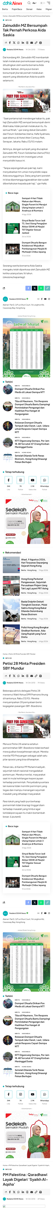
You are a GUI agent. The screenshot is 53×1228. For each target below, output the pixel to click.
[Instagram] (49, 299)
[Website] (38, 299)
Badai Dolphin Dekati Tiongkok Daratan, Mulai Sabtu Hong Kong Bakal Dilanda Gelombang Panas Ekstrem (34, 608)
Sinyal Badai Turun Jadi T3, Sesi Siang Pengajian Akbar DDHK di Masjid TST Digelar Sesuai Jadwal (34, 226)
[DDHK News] (12, 3)
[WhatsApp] (44, 483)
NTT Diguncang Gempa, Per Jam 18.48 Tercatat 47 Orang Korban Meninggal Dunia (32, 444)
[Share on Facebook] (10, 42)
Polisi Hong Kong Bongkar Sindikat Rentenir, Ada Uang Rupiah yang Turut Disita (35, 632)
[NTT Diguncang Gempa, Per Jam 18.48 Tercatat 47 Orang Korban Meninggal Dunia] (8, 443)
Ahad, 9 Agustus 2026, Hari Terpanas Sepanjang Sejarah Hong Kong (34, 562)
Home (5, 16)
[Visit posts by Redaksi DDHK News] (4, 49)
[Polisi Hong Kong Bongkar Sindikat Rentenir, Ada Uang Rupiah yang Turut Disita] (11, 634)
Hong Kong (26, 452)
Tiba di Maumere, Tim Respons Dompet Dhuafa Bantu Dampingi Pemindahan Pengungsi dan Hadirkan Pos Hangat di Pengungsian (32, 407)
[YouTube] (45, 299)
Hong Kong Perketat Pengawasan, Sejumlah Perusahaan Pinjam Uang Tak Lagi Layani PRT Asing (34, 583)
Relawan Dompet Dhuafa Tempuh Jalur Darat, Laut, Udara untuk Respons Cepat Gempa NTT (32, 427)
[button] (29, 3)
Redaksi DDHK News (15, 49)
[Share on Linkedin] (23, 42)
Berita (17, 386)
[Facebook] (42, 299)
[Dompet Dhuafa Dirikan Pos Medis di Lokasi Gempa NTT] (8, 389)
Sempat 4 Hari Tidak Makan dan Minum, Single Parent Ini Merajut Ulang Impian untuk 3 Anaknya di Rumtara (34, 204)
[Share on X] (14, 42)
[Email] (32, 42)
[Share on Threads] (27, 42)
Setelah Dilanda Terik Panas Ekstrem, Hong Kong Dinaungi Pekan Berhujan (31, 458)
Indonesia (26, 386)
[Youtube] (32, 483)
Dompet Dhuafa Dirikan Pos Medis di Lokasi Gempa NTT (30, 390)
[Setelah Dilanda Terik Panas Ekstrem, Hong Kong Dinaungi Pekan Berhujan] (8, 458)
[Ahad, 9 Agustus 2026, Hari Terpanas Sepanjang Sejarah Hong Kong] (11, 565)
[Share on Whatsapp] (18, 42)
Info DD (8, 20)
